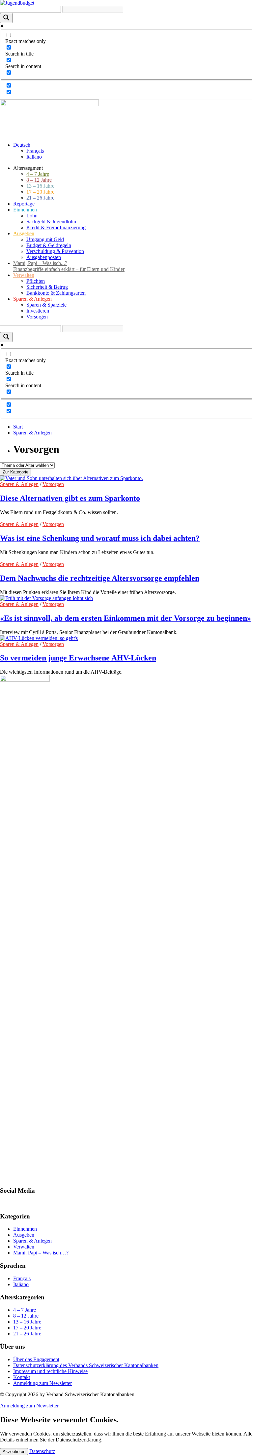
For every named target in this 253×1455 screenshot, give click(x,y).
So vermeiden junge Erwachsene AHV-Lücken (78, 657)
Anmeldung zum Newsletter (42, 1383)
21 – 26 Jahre (27, 1333)
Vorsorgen (53, 484)
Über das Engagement (36, 1359)
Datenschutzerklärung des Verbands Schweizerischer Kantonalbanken (85, 1365)
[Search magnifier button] (6, 18)
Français (35, 151)
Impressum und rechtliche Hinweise (50, 1371)
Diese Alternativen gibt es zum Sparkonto (70, 498)
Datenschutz (42, 1451)
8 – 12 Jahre (26, 1316)
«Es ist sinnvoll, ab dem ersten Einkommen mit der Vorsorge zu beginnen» (125, 618)
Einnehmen (25, 1229)
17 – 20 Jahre (27, 1327)
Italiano (34, 157)
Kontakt (21, 1377)
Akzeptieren (14, 1451)
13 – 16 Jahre (27, 1321)
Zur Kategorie (15, 471)
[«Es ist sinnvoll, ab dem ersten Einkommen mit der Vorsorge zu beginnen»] (46, 598)
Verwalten (23, 1247)
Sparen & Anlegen (32, 432)
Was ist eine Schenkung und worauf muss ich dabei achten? (100, 538)
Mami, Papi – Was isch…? (41, 1252)
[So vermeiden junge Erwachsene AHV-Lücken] (39, 638)
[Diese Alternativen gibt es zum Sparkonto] (71, 478)
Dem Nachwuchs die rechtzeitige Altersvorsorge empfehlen (99, 578)
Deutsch (21, 145)
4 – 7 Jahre (24, 1310)
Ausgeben (23, 1235)
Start (18, 426)
